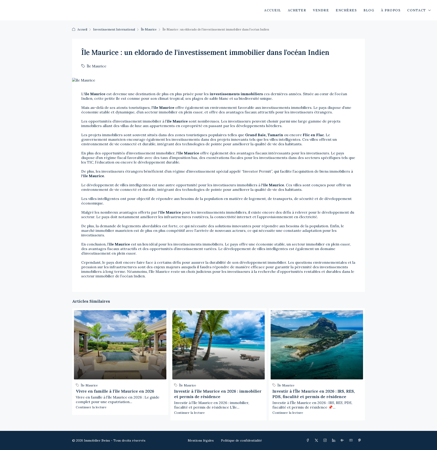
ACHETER (297, 10)
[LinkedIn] (334, 440)
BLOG (368, 10)
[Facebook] (308, 440)
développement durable (158, 162)
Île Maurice (149, 29)
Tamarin (275, 135)
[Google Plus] (343, 440)
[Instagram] (325, 440)
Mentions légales (201, 440)
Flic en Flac (313, 135)
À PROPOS (390, 10)
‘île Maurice (94, 94)
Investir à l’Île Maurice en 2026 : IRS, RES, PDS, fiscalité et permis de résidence (313, 394)
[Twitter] (317, 440)
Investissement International (114, 29)
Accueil (82, 29)
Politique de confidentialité (241, 440)
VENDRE (321, 10)
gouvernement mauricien (103, 139)
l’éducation (104, 162)
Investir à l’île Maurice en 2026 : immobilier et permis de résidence (218, 394)
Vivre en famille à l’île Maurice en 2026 (115, 391)
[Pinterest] (360, 440)
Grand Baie (255, 135)
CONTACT (416, 10)
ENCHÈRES (346, 10)
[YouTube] (351, 440)
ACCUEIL (272, 10)
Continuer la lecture (91, 407)
